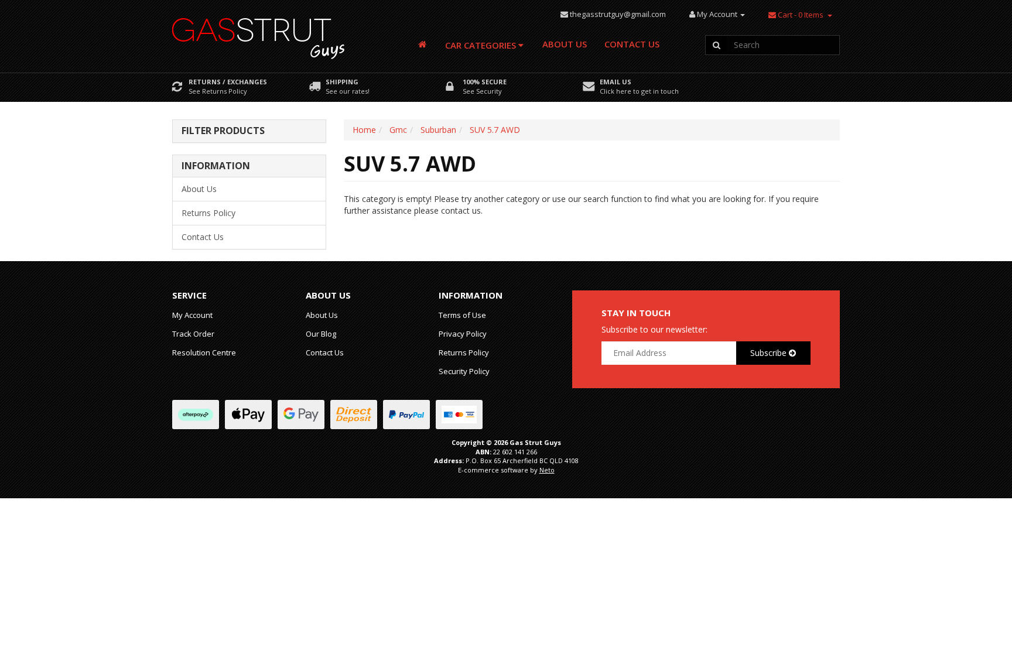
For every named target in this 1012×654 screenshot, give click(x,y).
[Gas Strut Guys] (259, 34)
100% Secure (485, 81)
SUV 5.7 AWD (495, 129)
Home (364, 129)
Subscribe (769, 352)
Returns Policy (208, 212)
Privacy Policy (463, 333)
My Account (192, 315)
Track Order (193, 333)
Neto (547, 469)
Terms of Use (462, 315)
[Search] (716, 45)
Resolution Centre (204, 352)
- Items (800, 14)
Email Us (615, 81)
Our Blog (321, 333)
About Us (564, 44)
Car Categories (481, 45)
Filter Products (223, 131)
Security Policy (464, 371)
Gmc (398, 129)
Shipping (342, 81)
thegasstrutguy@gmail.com (618, 14)
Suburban (438, 129)
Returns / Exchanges (228, 81)
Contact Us (631, 44)
